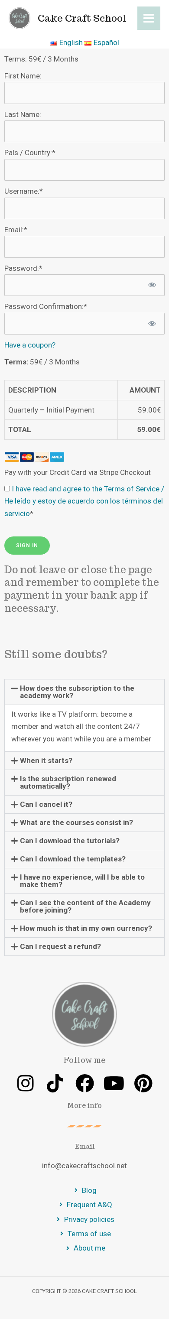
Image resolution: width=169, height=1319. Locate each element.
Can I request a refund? (60, 946)
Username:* (23, 191)
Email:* (15, 229)
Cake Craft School (82, 18)
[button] (84, 692)
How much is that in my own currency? (86, 928)
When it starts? (46, 760)
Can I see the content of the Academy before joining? (85, 906)
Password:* (23, 268)
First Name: (23, 75)
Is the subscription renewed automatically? (68, 782)
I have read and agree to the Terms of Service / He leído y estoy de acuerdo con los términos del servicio (84, 501)
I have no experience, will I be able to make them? (82, 881)
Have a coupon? (29, 345)
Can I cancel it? (46, 804)
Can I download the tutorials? (70, 840)
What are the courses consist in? (76, 822)
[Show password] (152, 285)
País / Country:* (29, 152)
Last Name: (22, 114)
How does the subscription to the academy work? (77, 692)
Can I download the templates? (73, 858)
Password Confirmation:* (45, 306)
